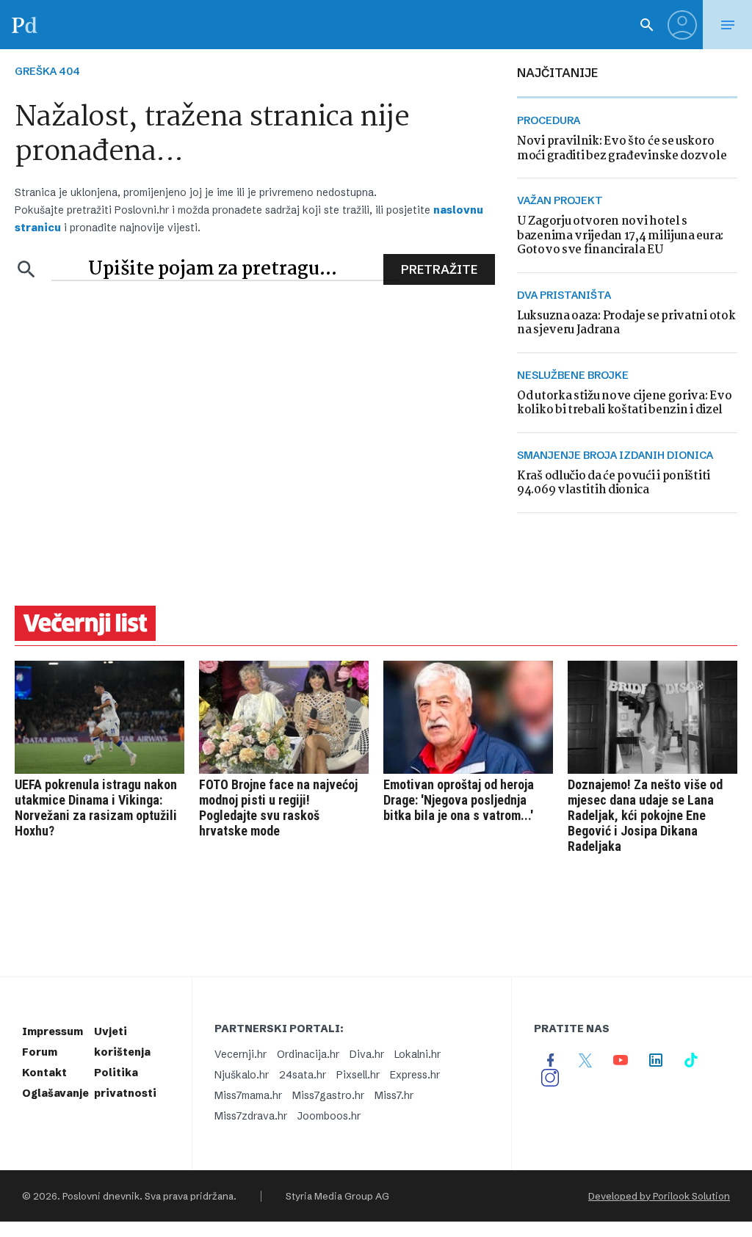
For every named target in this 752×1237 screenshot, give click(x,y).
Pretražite (439, 269)
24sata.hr (302, 1074)
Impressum (52, 1031)
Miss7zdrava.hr (250, 1115)
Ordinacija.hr (308, 1054)
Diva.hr (367, 1054)
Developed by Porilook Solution (659, 1196)
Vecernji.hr (240, 1054)
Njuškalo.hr (241, 1074)
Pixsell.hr (358, 1074)
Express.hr (415, 1074)
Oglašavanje (55, 1093)
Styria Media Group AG (337, 1196)
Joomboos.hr (329, 1115)
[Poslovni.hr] (24, 24)
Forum (39, 1052)
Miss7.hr (394, 1095)
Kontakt (44, 1072)
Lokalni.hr (417, 1054)
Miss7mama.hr (248, 1095)
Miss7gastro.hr (328, 1095)
